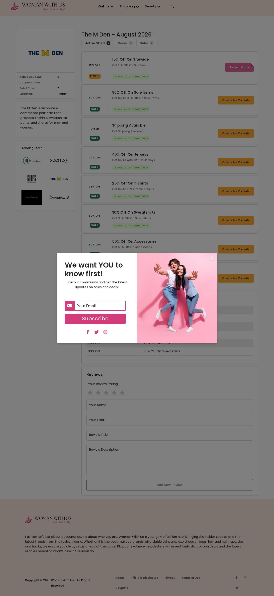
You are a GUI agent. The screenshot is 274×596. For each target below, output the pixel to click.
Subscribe (95, 318)
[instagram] (105, 332)
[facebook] (88, 332)
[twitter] (96, 332)
